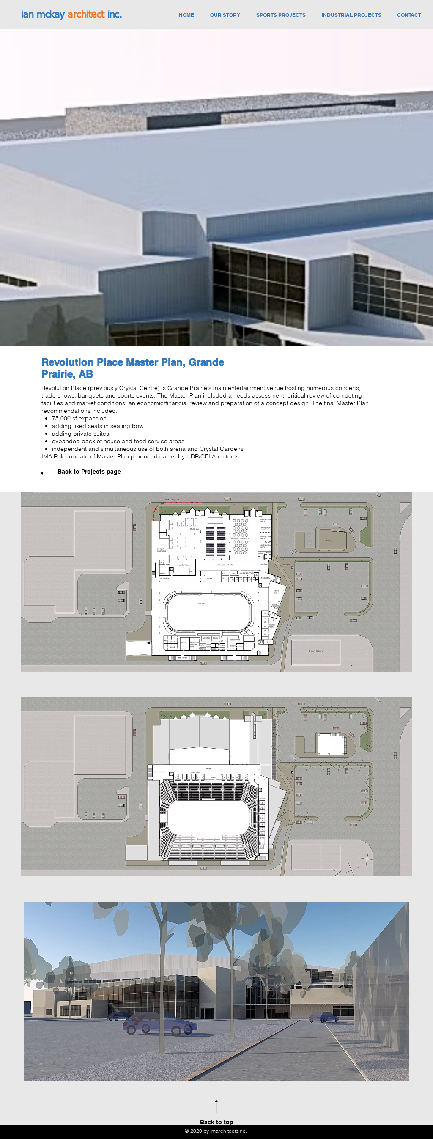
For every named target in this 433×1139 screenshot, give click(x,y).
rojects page (103, 471)
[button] (216, 582)
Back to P (71, 471)
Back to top (216, 1122)
